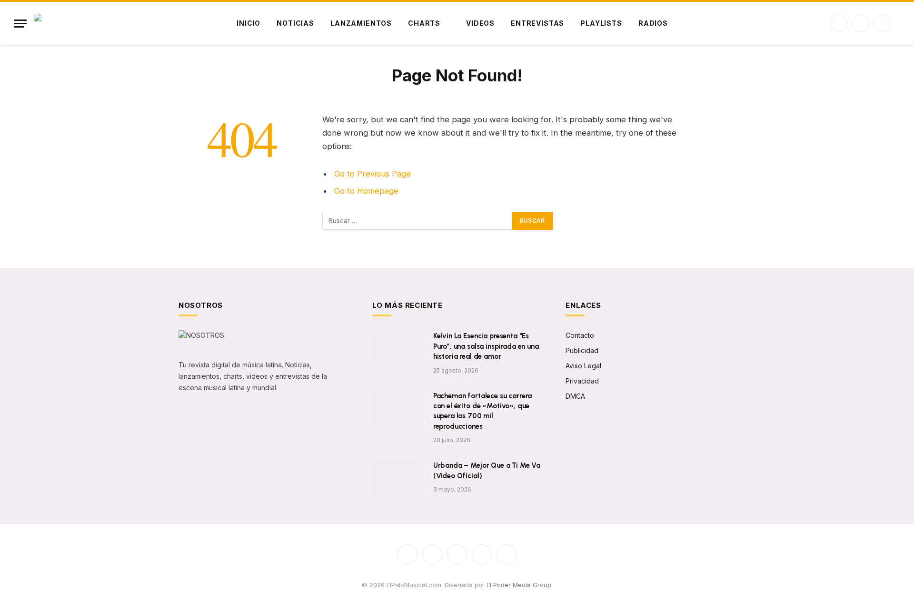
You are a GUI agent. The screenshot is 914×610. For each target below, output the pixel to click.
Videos (480, 23)
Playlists (601, 23)
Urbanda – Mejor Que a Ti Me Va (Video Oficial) (487, 470)
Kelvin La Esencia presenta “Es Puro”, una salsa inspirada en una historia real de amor (486, 346)
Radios (653, 23)
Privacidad (582, 381)
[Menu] (20, 23)
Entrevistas (537, 23)
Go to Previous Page (372, 173)
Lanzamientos (361, 23)
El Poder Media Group (519, 585)
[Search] (899, 23)
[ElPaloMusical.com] (87, 23)
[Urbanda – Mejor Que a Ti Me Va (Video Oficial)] (398, 478)
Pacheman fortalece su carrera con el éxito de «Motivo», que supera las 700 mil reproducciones (482, 411)
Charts (424, 23)
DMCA (575, 396)
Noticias (295, 23)
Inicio (248, 23)
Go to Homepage (366, 191)
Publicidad (582, 350)
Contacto (580, 335)
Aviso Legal (583, 366)
